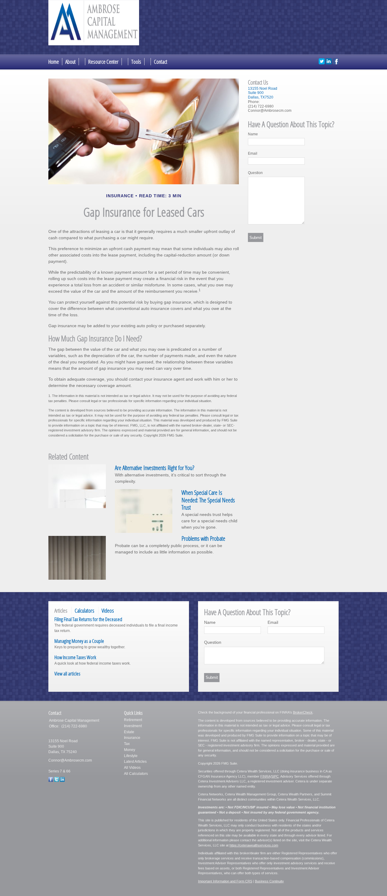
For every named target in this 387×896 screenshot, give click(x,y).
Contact (160, 61)
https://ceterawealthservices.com (253, 845)
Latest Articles (135, 761)
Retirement (133, 720)
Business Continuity (269, 881)
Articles (60, 610)
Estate (129, 732)
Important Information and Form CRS (225, 881)
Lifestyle (131, 756)
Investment (133, 726)
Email (252, 153)
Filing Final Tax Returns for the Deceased (88, 619)
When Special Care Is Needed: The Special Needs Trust (208, 499)
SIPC (275, 776)
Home (53, 61)
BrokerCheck (303, 712)
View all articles (67, 673)
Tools (136, 61)
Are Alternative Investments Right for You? (154, 468)
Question (255, 173)
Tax (127, 744)
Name (253, 134)
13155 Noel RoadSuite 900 (262, 90)
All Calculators (136, 774)
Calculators (84, 610)
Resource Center (103, 61)
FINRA (265, 776)
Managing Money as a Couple (79, 640)
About (70, 61)
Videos (108, 610)
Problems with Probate (203, 538)
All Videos (132, 767)
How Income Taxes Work (75, 657)
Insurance (132, 738)
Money (129, 750)
